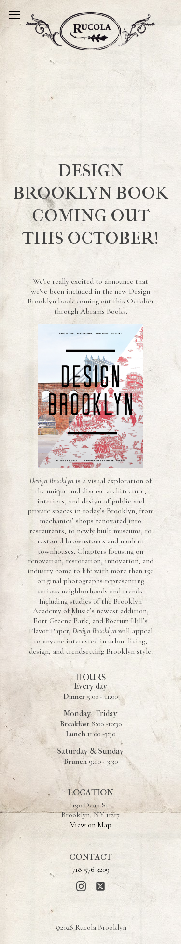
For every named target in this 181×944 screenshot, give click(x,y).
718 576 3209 (91, 869)
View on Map (90, 825)
